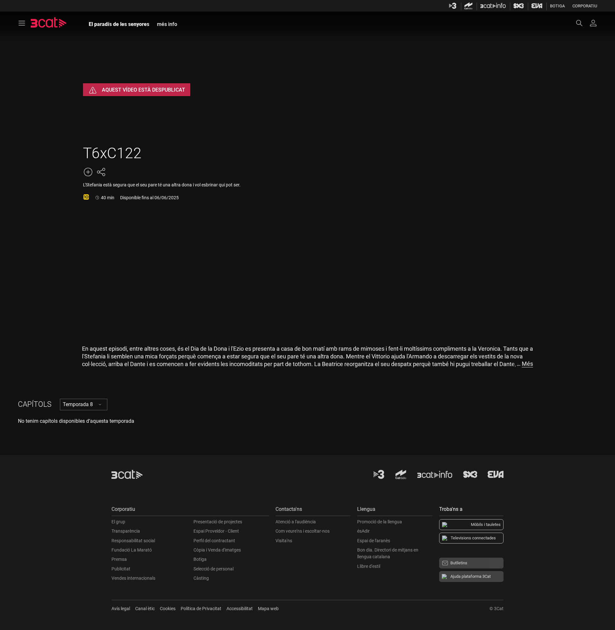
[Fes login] (593, 23)
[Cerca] (582, 23)
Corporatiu (584, 6)
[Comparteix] (101, 172)
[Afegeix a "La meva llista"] (88, 172)
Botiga (557, 6)
